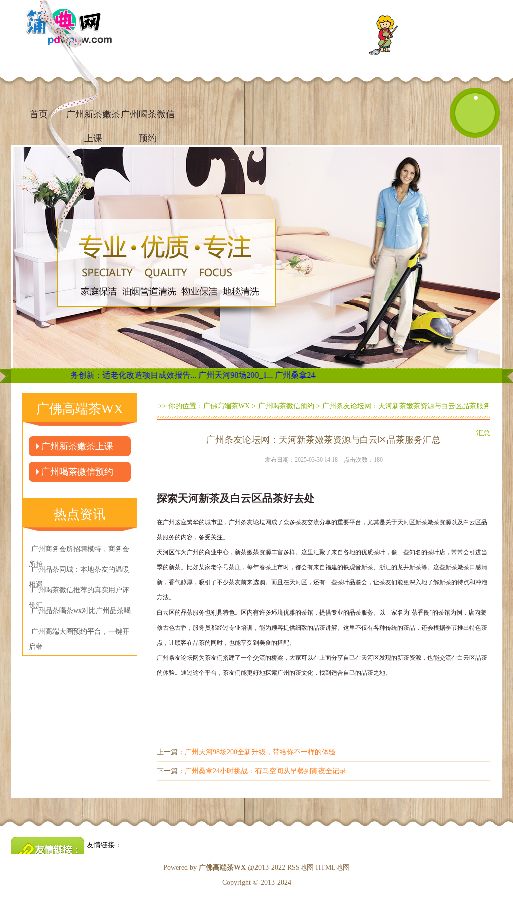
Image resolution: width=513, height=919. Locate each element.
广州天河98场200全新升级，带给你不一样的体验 (260, 752)
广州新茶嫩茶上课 (77, 446)
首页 (39, 114)
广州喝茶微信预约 (148, 118)
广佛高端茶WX (226, 406)
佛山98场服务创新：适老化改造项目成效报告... (90, 375)
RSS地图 (300, 867)
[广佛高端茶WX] (475, 110)
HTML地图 (333, 867)
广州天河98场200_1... (212, 375)
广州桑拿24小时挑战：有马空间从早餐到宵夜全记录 (265, 771)
